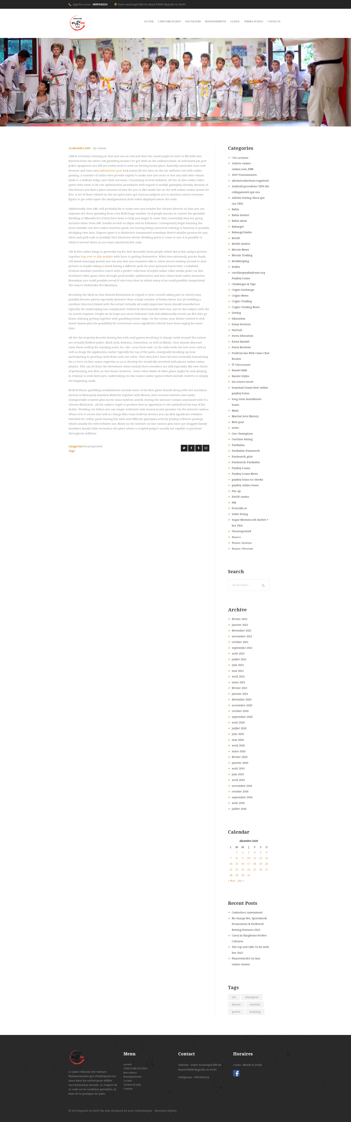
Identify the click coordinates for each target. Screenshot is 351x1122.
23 (242, 869)
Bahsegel (238, 226)
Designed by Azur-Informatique (132, 1110)
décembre (241, 630)
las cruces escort (243, 381)
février (239, 619)
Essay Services (241, 324)
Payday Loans (241, 468)
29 (236, 875)
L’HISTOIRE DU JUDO (135, 1068)
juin (238, 665)
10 (248, 858)
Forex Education (242, 335)
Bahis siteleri (240, 215)
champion (251, 997)
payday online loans (245, 485)
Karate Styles (240, 376)
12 (260, 858)
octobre (240, 642)
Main (235, 410)
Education (238, 318)
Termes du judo (132, 1084)
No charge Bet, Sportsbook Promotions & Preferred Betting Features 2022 (249, 924)
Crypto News (240, 295)
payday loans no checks (247, 479)
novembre (242, 636)
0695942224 (100, 4)
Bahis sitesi (239, 220)
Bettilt (236, 238)
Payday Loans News (245, 473)
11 (254, 858)
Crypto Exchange (243, 289)
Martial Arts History (245, 416)
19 (260, 863)
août (238, 653)
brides (236, 266)
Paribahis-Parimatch (246, 450)
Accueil (127, 1064)
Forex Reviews (241, 347)
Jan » (241, 880)
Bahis (235, 209)
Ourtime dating (242, 439)
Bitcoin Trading (242, 255)
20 (266, 863)
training (255, 1011)
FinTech (237, 330)
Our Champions (242, 433)
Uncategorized (92, 446)
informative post (111, 170)
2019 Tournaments (244, 174)
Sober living (240, 514)
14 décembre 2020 (79, 148)
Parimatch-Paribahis (246, 462)
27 (266, 869)
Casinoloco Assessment (247, 912)
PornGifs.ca (239, 508)
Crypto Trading (242, 301)
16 (242, 863)
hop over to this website (97, 256)
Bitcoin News (240, 249)
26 (260, 869)
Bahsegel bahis (242, 232)
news (235, 427)
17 (248, 863)
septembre (242, 648)
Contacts (128, 1088)
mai (238, 671)
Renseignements (132, 1076)
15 (236, 863)
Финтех (236, 537)
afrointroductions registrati (250, 180)
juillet (239, 659)
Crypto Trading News (246, 307)
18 (254, 863)
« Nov (231, 880)
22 (236, 869)
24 (248, 869)
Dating (236, 312)
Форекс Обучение (242, 548)
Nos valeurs (130, 1072)
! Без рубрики (240, 157)
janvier (240, 625)
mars (238, 682)
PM (234, 502)
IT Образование (241, 364)
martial (255, 1004)
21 (230, 869)
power (236, 1011)
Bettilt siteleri (241, 243)
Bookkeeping (240, 261)
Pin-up (236, 491)
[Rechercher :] (249, 585)
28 (230, 875)
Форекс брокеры (242, 542)
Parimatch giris (242, 456)
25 (254, 869)
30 (242, 875)
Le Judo (127, 1080)
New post (238, 422)
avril (238, 676)
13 (266, 858)
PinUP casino (240, 496)
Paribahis (238, 445)
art (234, 997)
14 (230, 863)
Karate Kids (239, 370)
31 (248, 875)
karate (236, 1004)
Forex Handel (240, 341)
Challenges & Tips (244, 284)
